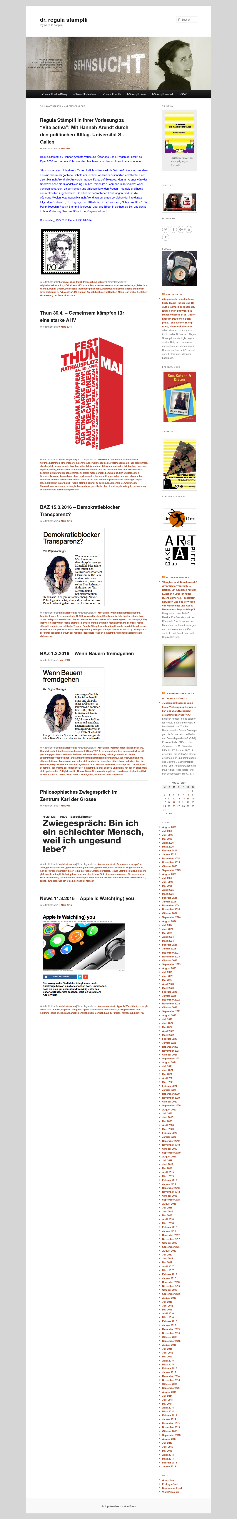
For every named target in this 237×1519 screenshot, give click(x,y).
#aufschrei (116, 459)
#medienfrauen (48, 616)
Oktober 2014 (169, 1384)
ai (135, 285)
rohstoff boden (57, 774)
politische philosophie (90, 288)
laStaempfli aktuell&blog (54, 94)
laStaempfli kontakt (162, 94)
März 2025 (168, 893)
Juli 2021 (167, 1066)
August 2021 (169, 1062)
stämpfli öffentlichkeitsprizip (117, 629)
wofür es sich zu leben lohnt (103, 877)
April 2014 (168, 1407)
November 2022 (171, 1003)
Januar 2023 (169, 995)
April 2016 (168, 1313)
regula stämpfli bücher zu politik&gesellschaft (96, 482)
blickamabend (93, 466)
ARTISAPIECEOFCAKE (177, 577)
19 (174, 802)
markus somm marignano (94, 622)
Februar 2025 (169, 897)
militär (76, 479)
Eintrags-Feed (170, 1484)
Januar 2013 (169, 1466)
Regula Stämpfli (91, 626)
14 (183, 798)
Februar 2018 (169, 1227)
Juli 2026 (167, 831)
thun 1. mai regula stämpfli (117, 486)
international (110, 1009)
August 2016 (169, 1298)
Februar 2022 (169, 1038)
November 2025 (171, 862)
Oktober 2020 (169, 1101)
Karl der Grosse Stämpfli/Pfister (57, 870)
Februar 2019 (169, 1180)
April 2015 (168, 1360)
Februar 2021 (169, 1086)
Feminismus (111, 472)
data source (63, 469)
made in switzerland (61, 479)
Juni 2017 (167, 1258)
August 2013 (169, 1439)
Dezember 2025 (171, 858)
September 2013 (171, 1435)
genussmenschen (55, 867)
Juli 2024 (167, 925)
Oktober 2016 (169, 1290)
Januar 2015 (169, 1372)
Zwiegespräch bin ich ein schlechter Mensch (71, 880)
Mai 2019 (167, 1168)
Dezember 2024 (171, 905)
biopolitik (66, 1009)
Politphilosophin (67, 771)
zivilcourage (46, 636)
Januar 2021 (169, 1090)
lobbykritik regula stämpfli (65, 622)
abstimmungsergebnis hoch (54, 757)
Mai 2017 (167, 1262)
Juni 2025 (167, 882)
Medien (60, 288)
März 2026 (168, 846)
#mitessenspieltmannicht (71, 751)
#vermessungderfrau (129, 751)
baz (72, 466)
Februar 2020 (169, 1133)
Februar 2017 (169, 1274)
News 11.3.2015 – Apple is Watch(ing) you (87, 898)
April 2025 (168, 890)
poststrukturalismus (113, 288)
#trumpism (88, 285)
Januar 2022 (169, 1042)
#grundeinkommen (50, 462)
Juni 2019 (167, 1164)
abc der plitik (47, 466)
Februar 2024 (169, 944)
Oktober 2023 (169, 960)
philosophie (71, 288)
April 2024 (168, 937)
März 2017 (168, 1270)
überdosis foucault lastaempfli (99, 632)
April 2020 (168, 1125)
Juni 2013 (167, 1446)
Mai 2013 (167, 1450)
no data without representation (107, 479)
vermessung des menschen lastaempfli (67, 877)
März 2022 (168, 1035)
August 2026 (169, 827)
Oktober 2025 (169, 866)
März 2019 (168, 1176)
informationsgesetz (117, 619)
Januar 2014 (169, 1419)
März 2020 (168, 1129)
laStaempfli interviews (84, 94)
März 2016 (168, 1317)
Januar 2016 (169, 1325)
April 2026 (168, 842)
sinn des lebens (91, 874)
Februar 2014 (169, 1415)
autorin (65, 466)
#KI (79, 285)
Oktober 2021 (169, 1054)
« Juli (169, 813)
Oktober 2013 (169, 1431)
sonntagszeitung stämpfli (88, 629)
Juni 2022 (167, 1023)
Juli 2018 (167, 1207)
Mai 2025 (167, 885)
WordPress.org (170, 1492)
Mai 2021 (167, 1074)
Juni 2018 (167, 1211)
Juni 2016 (167, 1305)
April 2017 (168, 1266)
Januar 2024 (169, 948)
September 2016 (171, 1293)
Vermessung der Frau (51, 295)
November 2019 (171, 1144)
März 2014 (168, 1411)
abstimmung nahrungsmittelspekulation (114, 754)
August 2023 (169, 968)
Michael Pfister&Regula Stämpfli (110, 870)
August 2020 (169, 1109)
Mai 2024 (167, 933)
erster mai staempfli (93, 472)
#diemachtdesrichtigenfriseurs (127, 747)
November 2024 (171, 909)
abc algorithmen (139, 462)
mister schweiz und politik (110, 767)
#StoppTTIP (92, 751)
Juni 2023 (167, 976)
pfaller (131, 870)
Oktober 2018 (169, 1195)
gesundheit (101, 867)
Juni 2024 (167, 929)
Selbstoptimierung (71, 874)
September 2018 (171, 1199)
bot (145, 285)
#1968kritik (103, 459)
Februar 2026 (169, 850)
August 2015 (169, 1344)
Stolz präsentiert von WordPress (118, 1506)
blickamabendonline (112, 466)
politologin (129, 479)
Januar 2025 (169, 901)
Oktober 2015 (169, 1337)
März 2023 (168, 988)
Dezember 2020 (171, 1093)
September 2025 (171, 870)
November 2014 (171, 1380)
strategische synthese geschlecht (84, 486)
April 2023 (168, 984)
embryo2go (135, 864)
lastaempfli (101, 476)
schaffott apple (86, 1012)
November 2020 (171, 1097)
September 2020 (171, 1105)
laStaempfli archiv (111, 94)
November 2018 (171, 1191)
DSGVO (183, 94)
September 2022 (171, 1011)
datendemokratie (80, 469)
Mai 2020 (167, 1121)
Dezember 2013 (171, 1423)
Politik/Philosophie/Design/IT (91, 282)
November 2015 (171, 1333)
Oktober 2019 (169, 1148)
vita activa (69, 295)
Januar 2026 (169, 854)
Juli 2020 (167, 1113)
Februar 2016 (169, 1321)
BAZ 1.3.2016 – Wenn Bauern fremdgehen (87, 653)
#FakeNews (70, 285)
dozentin (44, 472)
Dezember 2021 (171, 1046)
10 (164, 798)
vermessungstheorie (68, 489)
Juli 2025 (167, 878)
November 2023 (171, 956)
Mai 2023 (167, 980)
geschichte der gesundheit (80, 867)
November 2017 (171, 1239)
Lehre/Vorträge (67, 282)
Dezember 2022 (171, 999)
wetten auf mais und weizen (108, 774)
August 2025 (169, 874)
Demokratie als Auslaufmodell (106, 469)
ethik (42, 867)
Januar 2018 (169, 1231)
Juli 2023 (167, 972)
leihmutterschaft (83, 870)
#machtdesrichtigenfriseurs (75, 462)
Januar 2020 (169, 1137)
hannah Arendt (48, 288)
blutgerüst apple (80, 1009)
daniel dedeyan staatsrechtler (55, 619)
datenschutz (96, 1009)
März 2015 (168, 1364)
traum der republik (72, 632)
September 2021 (171, 1058)
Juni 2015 (167, 1352)
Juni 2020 (167, 1117)
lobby (144, 619)
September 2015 (171, 1341)
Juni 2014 (167, 1399)
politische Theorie (72, 626)
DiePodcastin (174, 294)
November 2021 (171, 1050)
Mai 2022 (167, 1027)
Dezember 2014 (171, 1376)
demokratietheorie (132, 469)
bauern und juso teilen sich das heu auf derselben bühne (88, 761)
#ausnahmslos (130, 459)
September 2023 (171, 964)
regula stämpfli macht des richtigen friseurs (123, 626)
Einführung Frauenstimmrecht (66, 472)
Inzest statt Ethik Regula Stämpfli (125, 867)
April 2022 (168, 1031)
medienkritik (115, 622)
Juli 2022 (167, 1019)
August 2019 (169, 1156)
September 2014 (171, 1388)
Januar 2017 (169, 1278)
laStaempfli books (136, 94)
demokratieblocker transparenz (89, 619)
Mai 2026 (167, 838)
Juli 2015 (167, 1348)
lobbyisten (45, 622)
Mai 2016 (167, 1309)
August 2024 (169, 921)
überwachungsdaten (116, 874)
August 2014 (169, 1392)
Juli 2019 (167, 1160)
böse (139, 285)
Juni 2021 (167, 1070)
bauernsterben (127, 761)
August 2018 (169, 1203)
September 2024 (171, 917)
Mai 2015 (167, 1356)
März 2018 (168, 1223)
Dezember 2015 (171, 1329)
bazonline (80, 466)
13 (178, 798)
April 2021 (168, 1078)
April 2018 (168, 1219)
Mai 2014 (167, 1403)
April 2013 (168, 1454)
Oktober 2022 (169, 1007)
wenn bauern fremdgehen (79, 774)
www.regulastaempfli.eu (129, 632)
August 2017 (169, 1250)
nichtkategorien (67, 459)
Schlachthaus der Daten (107, 1012)
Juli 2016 (167, 1301)
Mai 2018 (167, 1215)
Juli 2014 (167, 1396)
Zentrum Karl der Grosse (132, 877)
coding (52, 469)
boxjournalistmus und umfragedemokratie (72, 764)
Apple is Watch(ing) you (128, 1006)
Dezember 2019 (171, 1141)
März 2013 (168, 1458)
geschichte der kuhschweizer (67, 767)
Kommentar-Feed (172, 1488)
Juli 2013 (167, 1443)
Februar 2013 (169, 1462)
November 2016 (171, 1286)
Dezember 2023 (171, 952)
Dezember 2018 (171, 1188)
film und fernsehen (129, 472)
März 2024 (168, 940)
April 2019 (168, 1172)
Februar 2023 (169, 991)
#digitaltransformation (51, 285)
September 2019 (171, 1152)
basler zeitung (130, 616)
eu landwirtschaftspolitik (118, 764)
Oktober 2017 (169, 1243)
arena (58, 466)
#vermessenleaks (123, 285)
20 (178, 802)
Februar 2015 (169, 1368)
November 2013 (171, 1427)
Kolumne (44, 1012)
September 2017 (171, 1246)
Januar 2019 (169, 1184)
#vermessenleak (104, 285)
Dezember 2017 (171, 1235)
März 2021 (168, 1082)
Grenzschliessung (49, 476)
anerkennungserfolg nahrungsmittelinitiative (94, 757)
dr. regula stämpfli (64, 19)
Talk (102, 874)
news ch (85, 479)
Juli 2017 (167, 1254)
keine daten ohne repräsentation (77, 476)
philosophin (52, 771)
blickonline (130, 466)
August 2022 (169, 1015)
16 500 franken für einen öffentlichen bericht (99, 616)
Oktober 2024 (169, 913)
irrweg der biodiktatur (129, 1009)
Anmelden (168, 1480)
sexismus (60, 486)
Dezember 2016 (171, 1282)
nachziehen (56, 626)
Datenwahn (122, 864)
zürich (43, 880)
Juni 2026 (167, 835)
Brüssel (100, 764)
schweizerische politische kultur (57, 629)
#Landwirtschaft (48, 751)
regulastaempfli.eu (105, 771)
